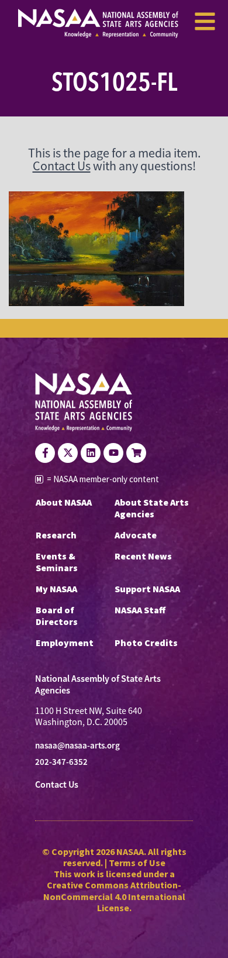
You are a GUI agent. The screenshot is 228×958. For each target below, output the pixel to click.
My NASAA (56, 589)
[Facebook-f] (45, 453)
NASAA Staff (140, 610)
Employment (65, 642)
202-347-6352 (61, 762)
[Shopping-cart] (136, 453)
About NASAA (64, 502)
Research (56, 535)
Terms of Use (137, 862)
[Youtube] (113, 453)
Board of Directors (57, 615)
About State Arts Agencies (152, 508)
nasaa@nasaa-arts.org (77, 745)
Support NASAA (147, 589)
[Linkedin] (91, 453)
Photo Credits (146, 642)
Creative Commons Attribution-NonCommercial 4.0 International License (114, 896)
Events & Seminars (57, 562)
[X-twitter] (68, 453)
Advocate (136, 535)
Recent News (143, 556)
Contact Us (62, 166)
